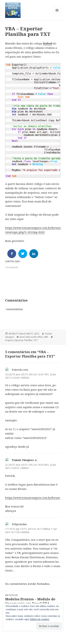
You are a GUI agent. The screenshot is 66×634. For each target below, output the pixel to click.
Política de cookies (39, 619)
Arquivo (9, 340)
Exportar (18, 340)
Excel (22, 336)
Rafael (47, 43)
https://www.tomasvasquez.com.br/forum (32, 497)
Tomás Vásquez (23, 460)
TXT (35, 340)
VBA (46, 336)
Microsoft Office (34, 336)
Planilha (28, 340)
